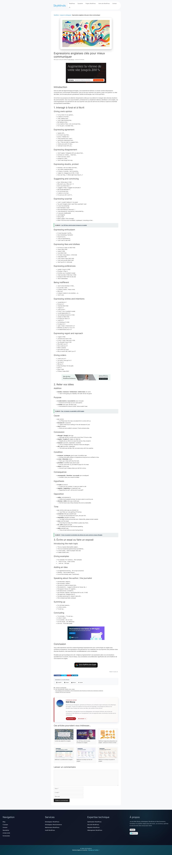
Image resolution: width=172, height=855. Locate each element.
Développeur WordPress (52, 821)
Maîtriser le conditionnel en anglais (63, 759)
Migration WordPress (93, 827)
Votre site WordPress (104, 3)
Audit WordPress (50, 830)
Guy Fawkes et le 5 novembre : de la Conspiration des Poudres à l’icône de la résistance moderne (79, 690)
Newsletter (6, 830)
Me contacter (81, 718)
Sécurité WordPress (93, 824)
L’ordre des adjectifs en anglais (63, 741)
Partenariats (6, 836)
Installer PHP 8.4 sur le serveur (62, 692)
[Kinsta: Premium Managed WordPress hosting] (86, 73)
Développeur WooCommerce (53, 824)
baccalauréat (61, 689)
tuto (70, 689)
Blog (4, 821)
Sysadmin (80, 3)
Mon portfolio (70, 718)
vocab (73, 689)
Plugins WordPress (91, 3)
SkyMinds (56, 15)
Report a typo (112, 671)
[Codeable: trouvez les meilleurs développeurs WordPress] (86, 377)
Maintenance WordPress (52, 827)
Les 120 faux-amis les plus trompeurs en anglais (83, 741)
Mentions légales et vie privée (79, 850)
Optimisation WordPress (94, 821)
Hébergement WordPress (94, 830)
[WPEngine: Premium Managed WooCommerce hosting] (86, 633)
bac (56, 689)
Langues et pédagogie (65, 15)
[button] (70, 8)
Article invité (6, 833)
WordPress (72, 3)
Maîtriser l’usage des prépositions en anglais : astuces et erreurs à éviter (108, 741)
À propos (5, 824)
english (66, 689)
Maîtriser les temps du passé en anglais (107, 760)
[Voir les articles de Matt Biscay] (60, 703)
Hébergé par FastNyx (93, 850)
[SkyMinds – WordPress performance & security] (60, 5)
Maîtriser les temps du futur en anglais (84, 760)
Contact (114, 3)
